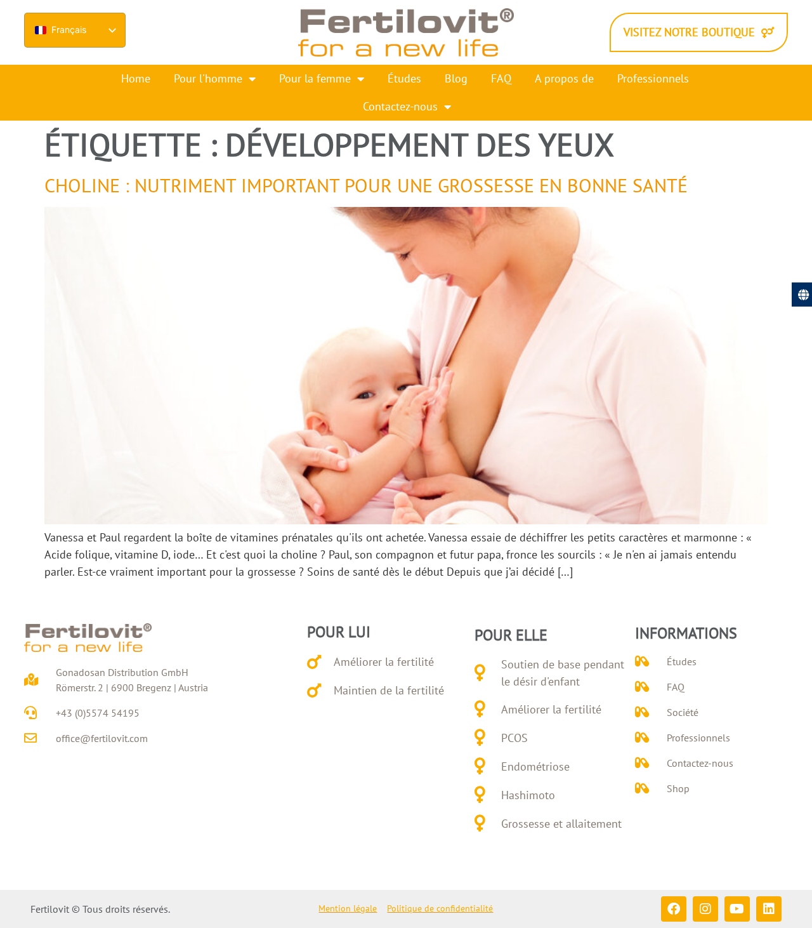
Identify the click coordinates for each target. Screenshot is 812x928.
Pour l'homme (208, 78)
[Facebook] (673, 909)
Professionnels (653, 78)
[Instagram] (705, 909)
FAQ (501, 78)
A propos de (564, 78)
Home (135, 78)
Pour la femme (315, 78)
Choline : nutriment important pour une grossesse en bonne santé (366, 185)
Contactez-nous (400, 106)
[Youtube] (737, 909)
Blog (456, 78)
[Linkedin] (769, 909)
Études (404, 78)
